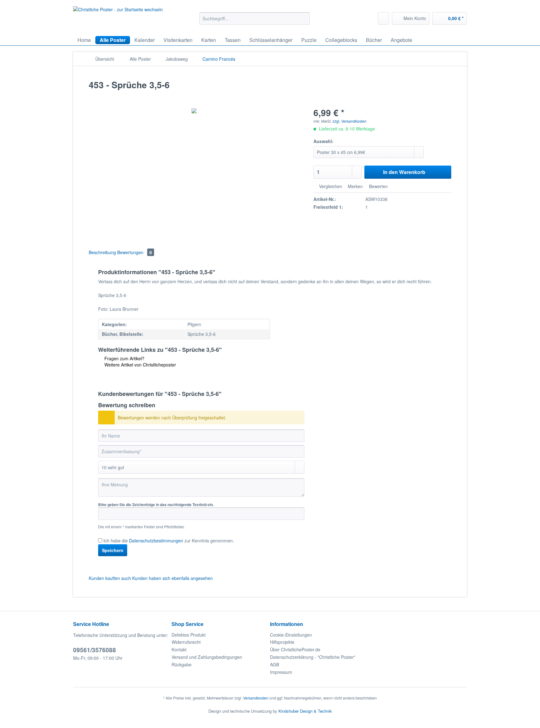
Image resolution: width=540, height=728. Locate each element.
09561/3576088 (94, 650)
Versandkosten (255, 697)
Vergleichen (330, 186)
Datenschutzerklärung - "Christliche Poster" (312, 657)
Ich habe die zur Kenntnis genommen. (168, 540)
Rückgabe (182, 664)
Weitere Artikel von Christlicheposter (139, 364)
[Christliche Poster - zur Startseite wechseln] (118, 18)
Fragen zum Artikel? (123, 358)
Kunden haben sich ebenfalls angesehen (172, 578)
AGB (274, 664)
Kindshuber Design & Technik (305, 711)
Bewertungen (134, 252)
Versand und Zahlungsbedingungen (207, 657)
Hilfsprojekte (282, 642)
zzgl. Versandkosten (349, 121)
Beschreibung (102, 252)
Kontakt (179, 649)
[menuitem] (254, 21)
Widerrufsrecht (186, 642)
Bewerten (378, 186)
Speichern (112, 550)
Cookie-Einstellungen (291, 635)
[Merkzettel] (383, 18)
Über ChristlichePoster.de (295, 649)
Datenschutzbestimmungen (156, 540)
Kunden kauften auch (110, 578)
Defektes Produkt (189, 635)
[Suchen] (304, 18)
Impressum (281, 672)
